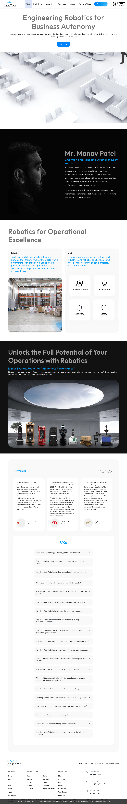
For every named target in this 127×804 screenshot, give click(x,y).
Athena (46, 785)
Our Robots (37, 4)
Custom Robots (49, 789)
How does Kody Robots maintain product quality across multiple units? (61, 573)
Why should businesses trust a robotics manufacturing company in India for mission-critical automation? (62, 679)
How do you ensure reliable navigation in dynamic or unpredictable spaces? (62, 592)
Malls (60, 776)
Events (10, 789)
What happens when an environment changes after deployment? (62, 602)
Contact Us (63, 44)
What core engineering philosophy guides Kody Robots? (58, 552)
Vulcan (29, 782)
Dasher (29, 779)
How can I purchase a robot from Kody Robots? (54, 715)
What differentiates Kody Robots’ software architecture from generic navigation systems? (60, 631)
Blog (9, 782)
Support (73, 4)
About (28, 4)
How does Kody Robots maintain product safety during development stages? (57, 621)
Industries (50, 4)
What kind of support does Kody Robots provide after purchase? (61, 706)
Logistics (61, 795)
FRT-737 (30, 789)
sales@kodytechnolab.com (100, 784)
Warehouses (62, 792)
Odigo (29, 776)
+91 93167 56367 (96, 774)
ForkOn (46, 779)
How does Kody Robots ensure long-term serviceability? (58, 689)
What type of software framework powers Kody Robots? (58, 583)
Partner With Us (85, 4)
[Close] (18, 801)
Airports (61, 779)
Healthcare (62, 789)
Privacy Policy (106, 801)
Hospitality (62, 782)
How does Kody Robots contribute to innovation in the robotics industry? (60, 733)
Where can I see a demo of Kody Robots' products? (56, 723)
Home (10, 776)
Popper (29, 785)
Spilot (45, 776)
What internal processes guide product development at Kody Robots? (60, 562)
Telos (45, 782)
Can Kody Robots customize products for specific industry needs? (61, 697)
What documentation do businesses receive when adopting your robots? (61, 659)
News (9, 785)
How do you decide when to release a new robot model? (58, 669)
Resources (62, 4)
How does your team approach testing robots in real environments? (62, 641)
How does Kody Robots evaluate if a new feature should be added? (62, 650)
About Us (11, 779)
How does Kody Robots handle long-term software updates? (59, 611)
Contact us (101, 4)
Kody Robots (95, 793)
